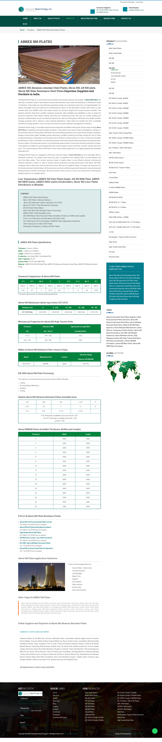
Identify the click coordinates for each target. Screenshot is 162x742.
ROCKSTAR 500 (116, 73)
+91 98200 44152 (102, 12)
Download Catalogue (127, 2)
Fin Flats (112, 252)
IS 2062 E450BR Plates (117, 187)
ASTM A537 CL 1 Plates (117, 202)
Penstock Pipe (114, 257)
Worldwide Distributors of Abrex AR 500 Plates (41, 226)
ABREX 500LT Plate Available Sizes (37, 213)
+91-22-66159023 (24, 718)
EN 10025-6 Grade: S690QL (118, 98)
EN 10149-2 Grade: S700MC (119, 128)
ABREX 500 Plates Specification (35, 197)
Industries (56, 701)
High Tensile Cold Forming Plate (120, 133)
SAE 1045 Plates (115, 153)
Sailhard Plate (114, 183)
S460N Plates (114, 192)
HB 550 (111, 88)
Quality (55, 698)
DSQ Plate (112, 173)
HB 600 (111, 93)
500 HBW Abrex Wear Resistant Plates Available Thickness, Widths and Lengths (54, 216)
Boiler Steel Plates (115, 53)
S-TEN (111, 232)
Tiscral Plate (113, 178)
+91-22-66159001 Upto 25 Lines (107, 10)
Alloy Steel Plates (115, 48)
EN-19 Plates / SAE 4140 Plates (120, 148)
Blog (25, 24)
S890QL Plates (114, 212)
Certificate (139, 2)
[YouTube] (23, 2)
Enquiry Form (109, 18)
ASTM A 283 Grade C (116, 163)
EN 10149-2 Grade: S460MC (119, 113)
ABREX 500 (114, 70)
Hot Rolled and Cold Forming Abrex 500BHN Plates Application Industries (51, 221)
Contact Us (126, 18)
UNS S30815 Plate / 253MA (118, 217)
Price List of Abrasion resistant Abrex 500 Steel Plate (44, 218)
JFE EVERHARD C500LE (118, 76)
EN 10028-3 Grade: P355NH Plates (121, 138)
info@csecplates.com (136, 10)
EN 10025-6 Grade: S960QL (118, 103)
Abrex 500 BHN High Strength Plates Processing (42, 210)
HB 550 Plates (90, 706)
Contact (55, 709)
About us (37, 18)
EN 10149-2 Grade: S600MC (119, 123)
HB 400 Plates (90, 698)
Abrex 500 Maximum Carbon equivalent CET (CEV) (42, 203)
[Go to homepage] (30, 693)
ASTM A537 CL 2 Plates (117, 207)
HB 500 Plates (90, 704)
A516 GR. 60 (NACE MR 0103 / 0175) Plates (124, 222)
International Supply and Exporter (37, 667)
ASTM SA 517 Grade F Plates (119, 168)
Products (70, 18)
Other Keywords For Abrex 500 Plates (38, 224)
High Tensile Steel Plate (117, 247)
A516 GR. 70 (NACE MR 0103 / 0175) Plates (124, 227)
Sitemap (67, 734)
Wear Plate (113, 242)
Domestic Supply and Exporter (34, 632)
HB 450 (111, 63)
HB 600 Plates (90, 709)
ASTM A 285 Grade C (116, 158)
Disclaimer (56, 715)
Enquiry (55, 706)
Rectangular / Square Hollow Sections (122, 237)
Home (25, 18)
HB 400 (111, 58)
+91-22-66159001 (24, 711)
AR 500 (113, 79)
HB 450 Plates (90, 701)
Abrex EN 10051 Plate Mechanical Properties (40, 205)
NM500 (113, 82)
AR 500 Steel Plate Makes (33, 208)
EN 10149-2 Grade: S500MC (119, 108)
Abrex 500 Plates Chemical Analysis (37, 200)
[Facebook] (19, 2)
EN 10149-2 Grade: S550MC (119, 118)
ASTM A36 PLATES (116, 197)
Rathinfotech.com (137, 734)
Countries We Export (60, 717)
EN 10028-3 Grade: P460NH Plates (121, 143)
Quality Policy (54, 18)
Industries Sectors (89, 18)
